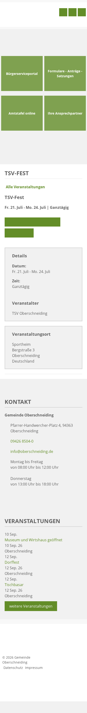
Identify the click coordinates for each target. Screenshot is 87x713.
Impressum (34, 667)
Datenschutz (13, 667)
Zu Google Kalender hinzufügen (33, 222)
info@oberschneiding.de (31, 451)
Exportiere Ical (19, 233)
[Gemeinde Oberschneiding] (29, 14)
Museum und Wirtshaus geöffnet (33, 539)
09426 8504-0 (21, 441)
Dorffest (12, 562)
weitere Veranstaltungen (30, 606)
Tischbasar (14, 584)
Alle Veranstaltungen (25, 186)
